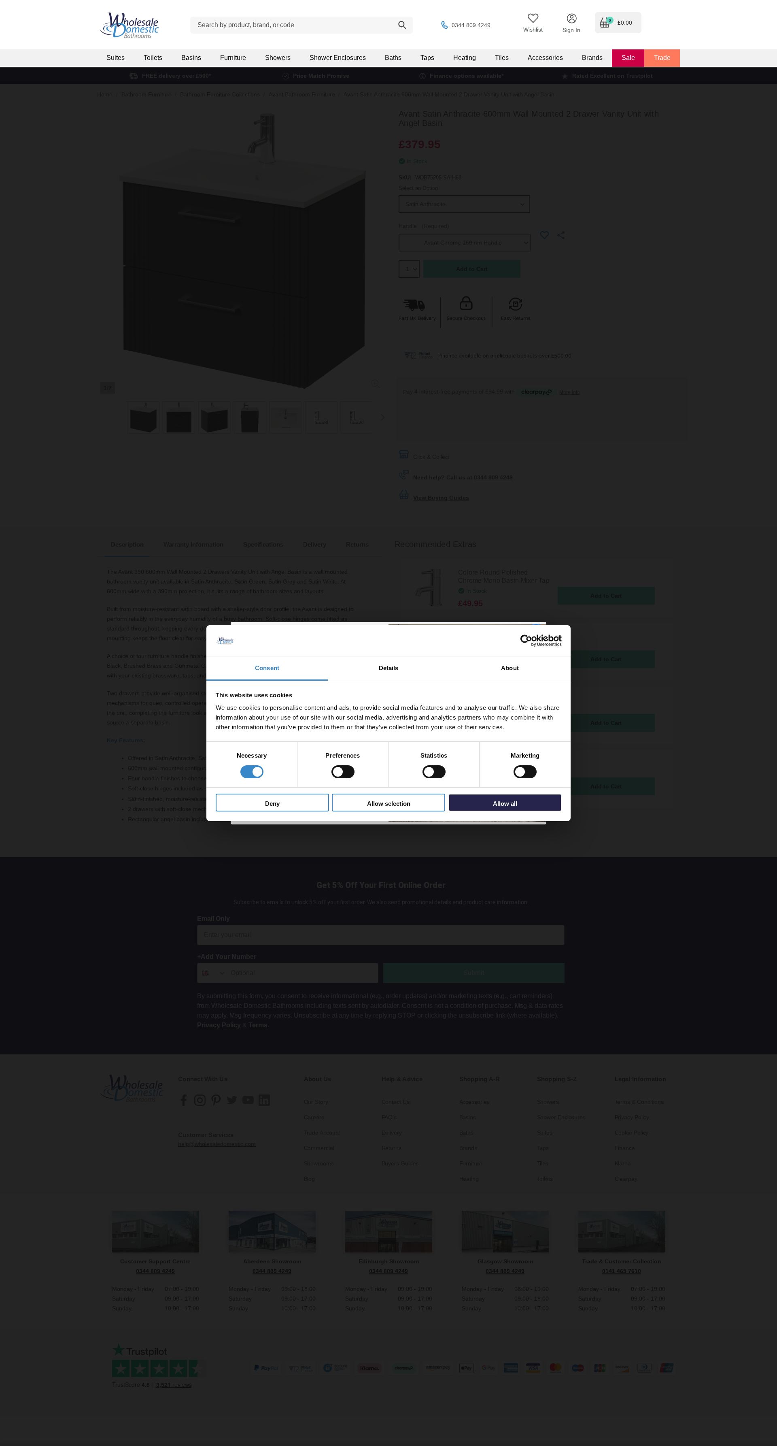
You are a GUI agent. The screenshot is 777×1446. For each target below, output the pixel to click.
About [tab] (510, 667)
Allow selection (388, 803)
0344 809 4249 (471, 25)
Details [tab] (389, 667)
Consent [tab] (267, 667)
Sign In (571, 30)
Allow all (505, 803)
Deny (272, 803)
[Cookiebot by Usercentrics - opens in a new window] (526, 641)
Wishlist (533, 29)
